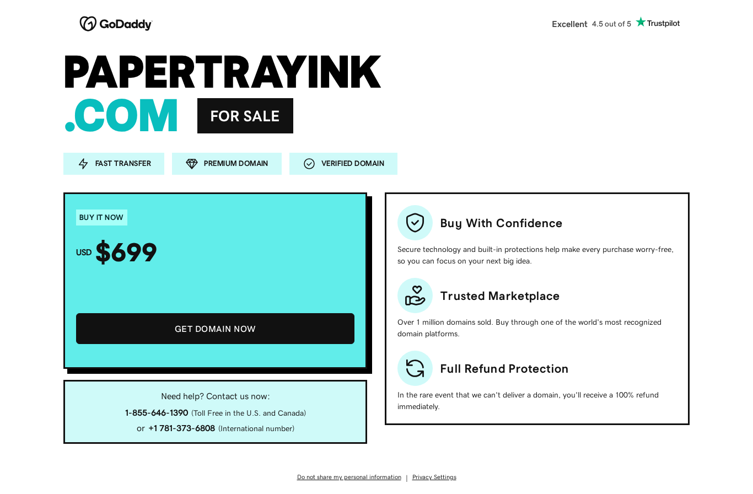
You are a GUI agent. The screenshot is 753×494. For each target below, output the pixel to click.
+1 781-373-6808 (181, 427)
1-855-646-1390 (156, 412)
